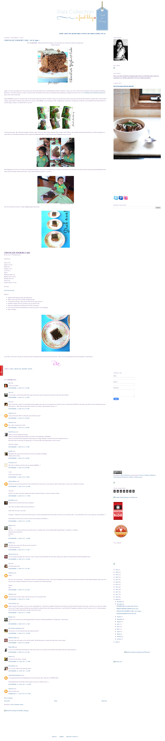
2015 (117, 584)
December (119, 601)
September (120, 619)
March (119, 634)
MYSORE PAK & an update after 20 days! (127, 606)
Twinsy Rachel (12, 603)
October (119, 617)
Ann (9, 392)
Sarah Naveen (12, 432)
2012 (117, 592)
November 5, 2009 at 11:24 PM (19, 612)
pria (9, 383)
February (119, 636)
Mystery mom (12, 554)
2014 (117, 587)
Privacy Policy (72, 736)
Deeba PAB (11, 647)
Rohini (10, 543)
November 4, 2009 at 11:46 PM (19, 559)
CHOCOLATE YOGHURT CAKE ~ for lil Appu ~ (22, 40)
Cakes (11, 369)
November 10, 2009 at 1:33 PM (19, 661)
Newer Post (7, 701)
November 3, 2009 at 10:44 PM (19, 486)
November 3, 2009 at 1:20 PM (18, 388)
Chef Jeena (11, 462)
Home (55, 701)
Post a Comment (8, 698)
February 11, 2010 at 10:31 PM (19, 693)
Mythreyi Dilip (12, 637)
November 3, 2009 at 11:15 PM (19, 496)
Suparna (10, 525)
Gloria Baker (11, 666)
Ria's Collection (125, 475)
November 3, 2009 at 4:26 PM (18, 458)
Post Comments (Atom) (17, 704)
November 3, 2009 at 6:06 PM (18, 467)
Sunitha (10, 451)
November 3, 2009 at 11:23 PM (19, 521)
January (119, 639)
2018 (117, 577)
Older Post (104, 701)
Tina (9, 563)
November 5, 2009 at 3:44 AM (19, 568)
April (118, 631)
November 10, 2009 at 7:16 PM (19, 671)
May (118, 629)
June (118, 626)
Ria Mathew (11, 500)
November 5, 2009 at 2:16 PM (18, 599)
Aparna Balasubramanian (14, 675)
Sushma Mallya (12, 481)
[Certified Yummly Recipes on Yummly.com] (125, 497)
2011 (117, 594)
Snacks (30, 369)
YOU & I (103, 33)
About (54, 736)
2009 (117, 599)
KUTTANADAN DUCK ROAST (124, 86)
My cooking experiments (14, 628)
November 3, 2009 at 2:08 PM (18, 418)
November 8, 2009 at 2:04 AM (19, 652)
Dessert (24, 369)
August (119, 621)
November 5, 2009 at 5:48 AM (19, 590)
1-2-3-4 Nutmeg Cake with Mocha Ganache (92, 93)
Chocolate (17, 369)
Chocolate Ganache (9, 290)
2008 (117, 642)
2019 (117, 574)
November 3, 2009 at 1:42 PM (18, 397)
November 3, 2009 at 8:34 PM (18, 477)
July (118, 624)
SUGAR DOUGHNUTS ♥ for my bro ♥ (126, 613)
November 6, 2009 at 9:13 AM (19, 624)
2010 (117, 597)
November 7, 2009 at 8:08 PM (18, 643)
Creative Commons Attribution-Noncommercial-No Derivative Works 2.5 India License (135, 476)
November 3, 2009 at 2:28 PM (18, 427)
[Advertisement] (130, 226)
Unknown (11, 413)
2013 (117, 589)
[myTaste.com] (118, 661)
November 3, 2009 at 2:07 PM (18, 409)
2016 (117, 582)
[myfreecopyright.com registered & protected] (137, 652)
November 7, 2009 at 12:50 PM (19, 633)
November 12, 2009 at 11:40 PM (19, 684)
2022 (117, 570)
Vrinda (10, 656)
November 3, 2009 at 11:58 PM (19, 538)
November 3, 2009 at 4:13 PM (18, 447)
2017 (117, 579)
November (120, 604)
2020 (117, 572)
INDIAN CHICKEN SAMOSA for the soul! (127, 608)
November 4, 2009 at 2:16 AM (19, 550)
